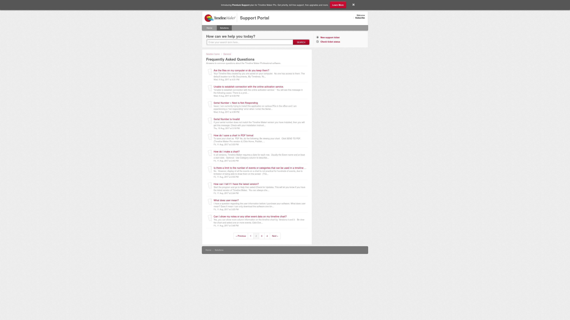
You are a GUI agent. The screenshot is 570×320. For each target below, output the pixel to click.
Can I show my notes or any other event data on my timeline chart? (250, 216)
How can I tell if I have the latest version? (236, 184)
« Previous (241, 235)
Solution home (213, 53)
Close (353, 5)
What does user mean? (226, 200)
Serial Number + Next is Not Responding (236, 102)
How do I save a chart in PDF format (233, 135)
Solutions (224, 27)
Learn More (338, 4)
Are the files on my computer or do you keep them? (241, 70)
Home (209, 27)
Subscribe (360, 17)
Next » (275, 235)
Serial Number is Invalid (227, 119)
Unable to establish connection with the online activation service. (249, 86)
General (227, 53)
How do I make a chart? (227, 151)
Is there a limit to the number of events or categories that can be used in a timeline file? (261, 167)
